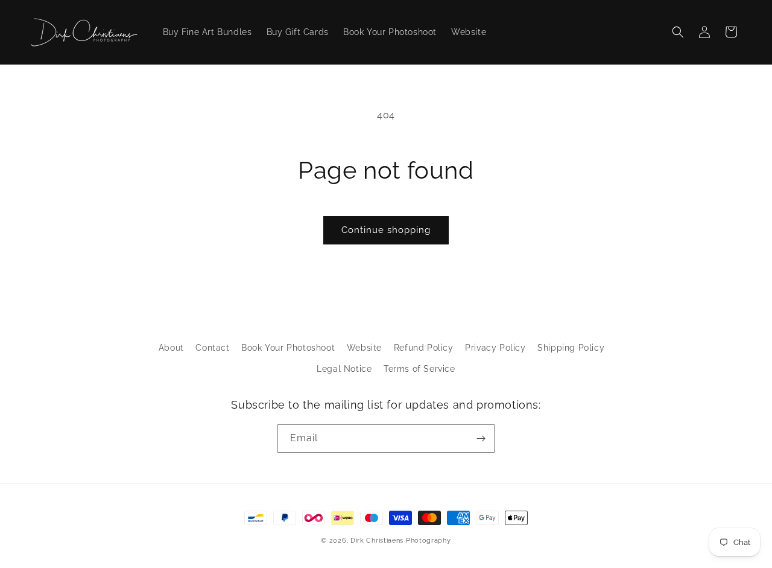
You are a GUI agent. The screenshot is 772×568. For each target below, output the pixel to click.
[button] (678, 32)
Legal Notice (344, 369)
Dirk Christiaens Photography (400, 540)
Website (364, 348)
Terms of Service (419, 369)
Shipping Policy (570, 348)
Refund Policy (424, 348)
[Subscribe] (480, 438)
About (171, 348)
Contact (212, 348)
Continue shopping (386, 230)
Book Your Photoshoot (288, 348)
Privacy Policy (495, 348)
